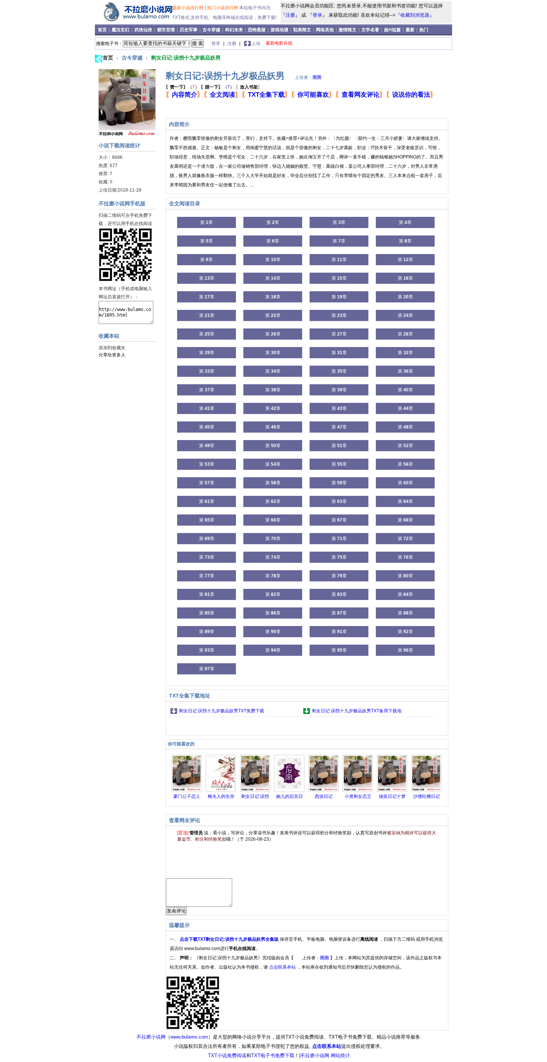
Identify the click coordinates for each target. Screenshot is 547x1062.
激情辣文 (348, 29)
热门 (423, 29)
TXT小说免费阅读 (227, 1055)
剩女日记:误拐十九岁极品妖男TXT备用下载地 (357, 710)
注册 (290, 15)
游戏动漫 (280, 29)
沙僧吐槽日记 (426, 796)
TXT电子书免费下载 (272, 1055)
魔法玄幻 (121, 29)
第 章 (206, 222)
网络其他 (325, 29)
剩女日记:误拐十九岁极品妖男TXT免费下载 (221, 710)
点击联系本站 (283, 967)
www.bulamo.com (189, 1037)
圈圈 (317, 77)
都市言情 (166, 29)
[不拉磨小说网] (134, 21)
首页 (103, 29)
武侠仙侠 (143, 29)
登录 (317, 15)
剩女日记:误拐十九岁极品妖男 (186, 58)
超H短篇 (393, 29)
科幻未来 (234, 29)
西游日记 (324, 796)
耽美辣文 (302, 29)
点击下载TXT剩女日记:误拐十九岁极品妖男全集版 (230, 939)
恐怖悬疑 (257, 29)
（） (182, 87)
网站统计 (340, 1055)
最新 (410, 29)
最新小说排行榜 (188, 7)
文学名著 (370, 29)
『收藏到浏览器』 (415, 15)
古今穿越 (211, 29)
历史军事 (189, 29)
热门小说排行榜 (223, 7)
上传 (256, 43)
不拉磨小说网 (151, 1037)
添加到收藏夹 (112, 347)
